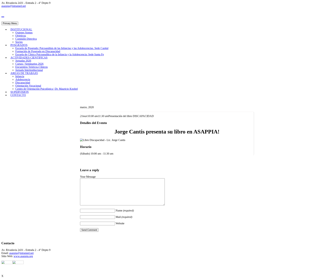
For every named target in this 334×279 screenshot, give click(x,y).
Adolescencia (22, 79)
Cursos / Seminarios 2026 (29, 63)
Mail (124, 216)
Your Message (88, 176)
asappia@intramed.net (13, 6)
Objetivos (20, 35)
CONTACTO (18, 95)
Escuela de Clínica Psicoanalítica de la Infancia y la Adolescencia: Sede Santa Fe (59, 54)
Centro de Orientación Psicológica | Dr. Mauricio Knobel (46, 88)
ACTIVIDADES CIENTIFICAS (28, 57)
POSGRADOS (18, 45)
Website (120, 223)
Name (125, 210)
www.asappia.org (23, 256)
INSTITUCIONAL (21, 29)
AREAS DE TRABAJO (24, 73)
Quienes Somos (24, 32)
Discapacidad (22, 82)
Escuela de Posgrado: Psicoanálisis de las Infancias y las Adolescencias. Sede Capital (61, 48)
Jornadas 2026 (23, 60)
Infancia (19, 76)
